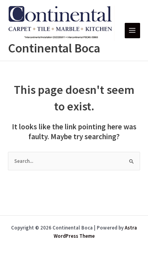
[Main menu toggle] (132, 30)
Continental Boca (54, 48)
